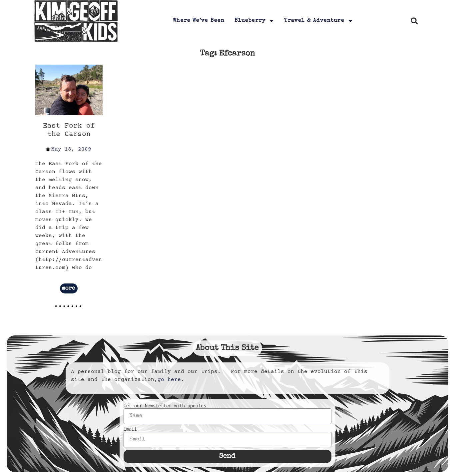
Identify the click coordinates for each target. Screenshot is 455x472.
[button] (414, 21)
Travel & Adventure (314, 20)
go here (169, 380)
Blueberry (249, 20)
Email (130, 429)
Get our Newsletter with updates (165, 405)
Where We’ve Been (199, 20)
